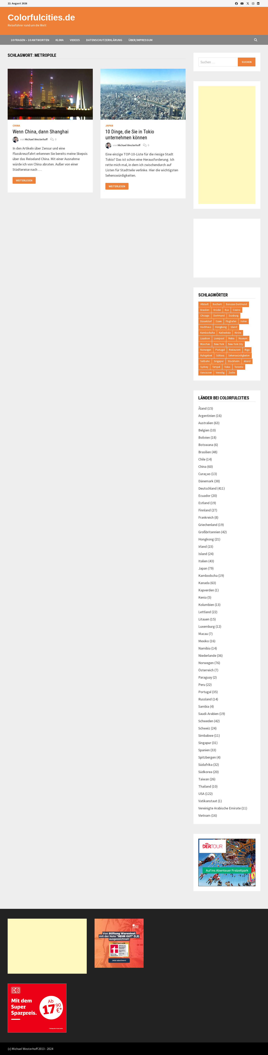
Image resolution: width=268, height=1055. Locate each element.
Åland (202, 408)
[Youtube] (242, 3)
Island (234, 327)
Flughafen (231, 321)
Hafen (244, 321)
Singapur (219, 361)
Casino (236, 310)
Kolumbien (206, 604)
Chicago (204, 315)
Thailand (204, 786)
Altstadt (204, 304)
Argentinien (206, 415)
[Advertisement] (226, 145)
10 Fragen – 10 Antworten (30, 40)
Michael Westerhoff (36, 139)
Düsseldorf (206, 321)
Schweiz (204, 728)
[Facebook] (237, 3)
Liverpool (219, 338)
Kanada (204, 583)
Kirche (238, 332)
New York (219, 344)
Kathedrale (225, 332)
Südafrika (205, 764)
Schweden (205, 721)
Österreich (206, 670)
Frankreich (206, 517)
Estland (204, 503)
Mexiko (203, 641)
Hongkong (221, 327)
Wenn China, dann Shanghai (40, 132)
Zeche (232, 372)
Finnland (204, 510)
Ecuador (204, 495)
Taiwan (203, 779)
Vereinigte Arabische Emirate (219, 808)
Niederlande (207, 655)
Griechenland (207, 524)
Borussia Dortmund (236, 304)
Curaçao (204, 474)
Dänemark (205, 481)
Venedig (220, 372)
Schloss (220, 355)
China (16, 125)
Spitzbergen (207, 757)
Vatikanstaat (207, 801)
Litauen (203, 619)
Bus (227, 310)
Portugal (220, 349)
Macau (203, 633)
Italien (203, 561)
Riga (247, 349)
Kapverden (206, 590)
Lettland (204, 612)
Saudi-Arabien (208, 713)
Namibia (204, 648)
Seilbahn (205, 361)
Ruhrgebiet (206, 355)
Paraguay (205, 677)
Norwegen (205, 349)
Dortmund (219, 315)
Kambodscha (207, 332)
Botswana (205, 444)
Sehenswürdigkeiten (239, 355)
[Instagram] (253, 3)
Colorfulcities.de (41, 17)
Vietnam (204, 815)
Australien (205, 423)
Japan (109, 125)
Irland (202, 546)
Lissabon (205, 338)
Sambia (203, 706)
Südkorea (205, 772)
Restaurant (235, 349)
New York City (235, 344)
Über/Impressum (140, 40)
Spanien (204, 750)
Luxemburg (206, 626)
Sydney (204, 367)
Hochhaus (205, 327)
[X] (248, 3)
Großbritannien (209, 532)
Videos (75, 40)
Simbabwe (205, 735)
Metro (231, 338)
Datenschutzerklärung (104, 40)
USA (201, 793)
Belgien (203, 430)
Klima (60, 40)
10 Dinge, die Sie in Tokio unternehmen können (129, 134)
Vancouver (206, 372)
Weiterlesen (24, 180)
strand (247, 361)
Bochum (217, 304)
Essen (219, 321)
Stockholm (234, 361)
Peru (201, 684)
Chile (201, 459)
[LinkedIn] (258, 3)
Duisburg (233, 315)
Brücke (217, 310)
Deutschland (207, 488)
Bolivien (204, 437)
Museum (243, 338)
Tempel (216, 367)
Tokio (227, 367)
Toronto (238, 367)
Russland (205, 699)
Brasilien (204, 310)
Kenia (202, 597)
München (205, 344)
